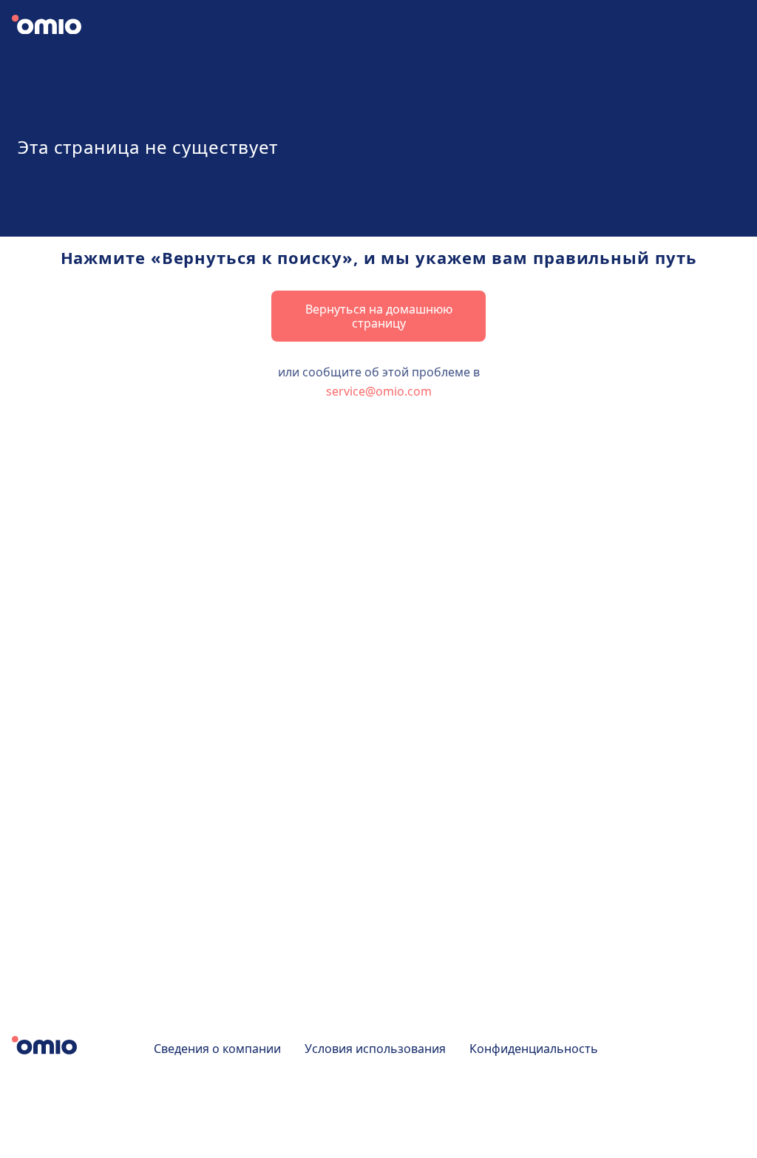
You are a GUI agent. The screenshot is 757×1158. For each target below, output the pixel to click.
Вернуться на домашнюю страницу (378, 316)
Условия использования (375, 1048)
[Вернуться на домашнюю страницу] (59, 26)
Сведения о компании (217, 1048)
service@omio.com (379, 391)
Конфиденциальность (533, 1048)
